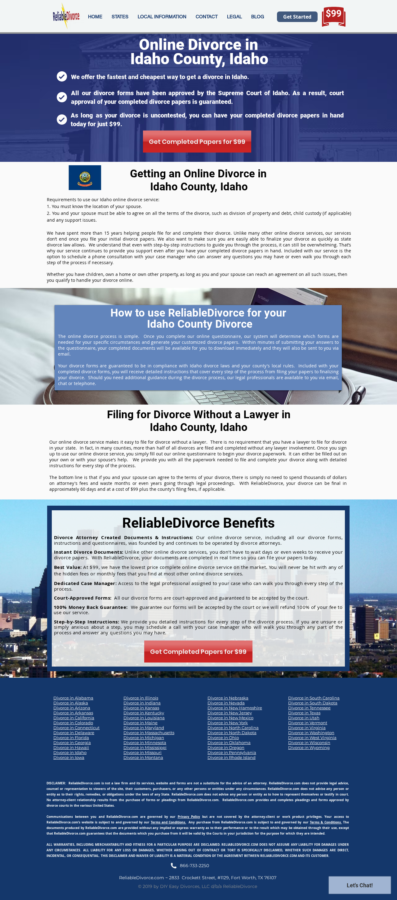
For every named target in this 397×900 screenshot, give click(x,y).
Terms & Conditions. (326, 822)
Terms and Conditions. (168, 822)
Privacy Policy (189, 816)
